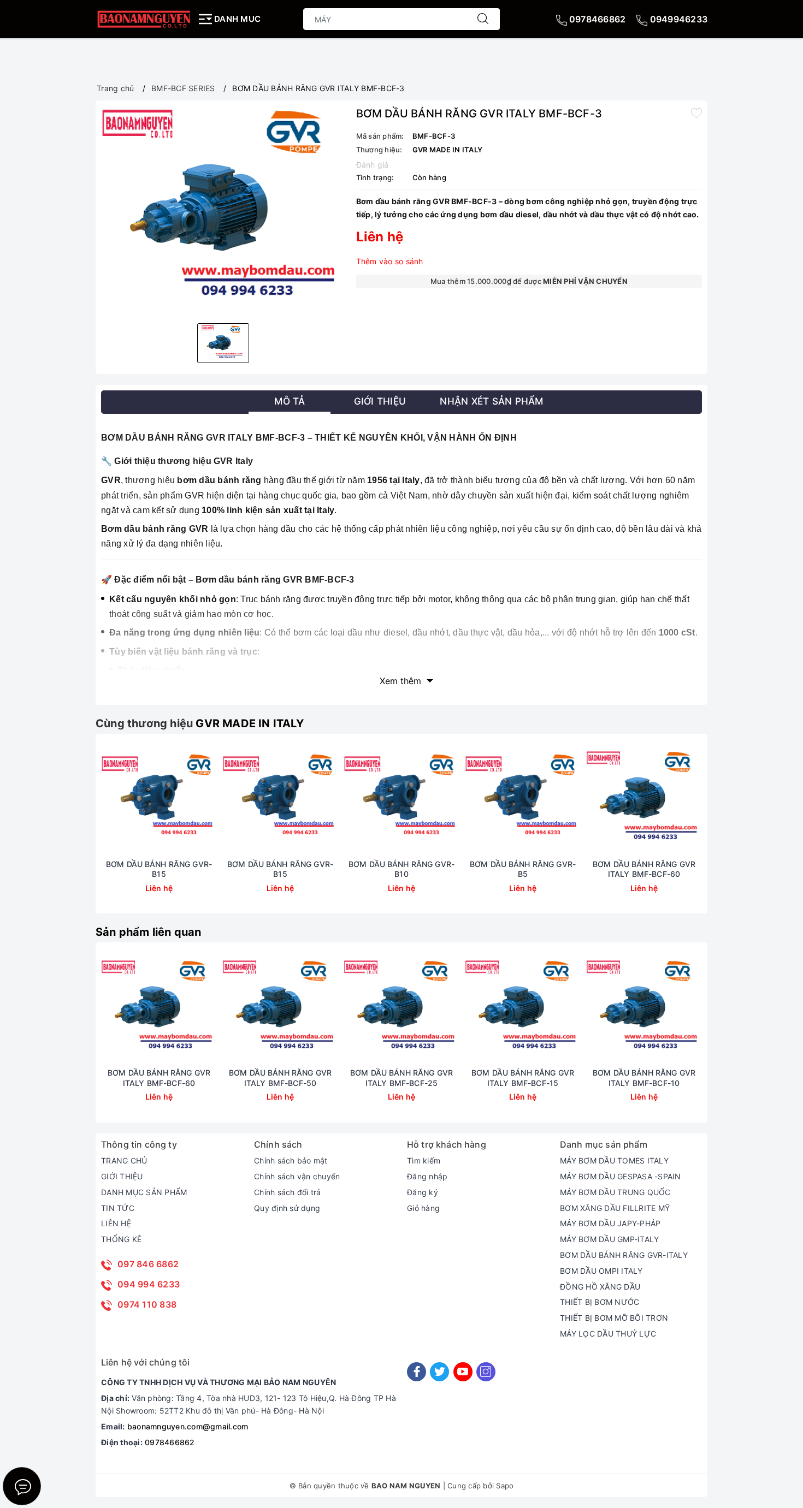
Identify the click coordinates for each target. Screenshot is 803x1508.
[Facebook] (416, 1371)
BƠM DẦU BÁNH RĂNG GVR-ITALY (624, 1255)
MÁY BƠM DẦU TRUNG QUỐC (615, 1192)
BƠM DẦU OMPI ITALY (601, 1270)
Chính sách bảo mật (291, 1160)
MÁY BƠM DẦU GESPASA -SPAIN (620, 1176)
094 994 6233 (148, 1284)
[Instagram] (485, 1371)
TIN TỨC (117, 1208)
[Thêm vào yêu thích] (696, 112)
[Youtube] (463, 1371)
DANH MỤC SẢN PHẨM (144, 1192)
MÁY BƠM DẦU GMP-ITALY (609, 1239)
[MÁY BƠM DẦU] (143, 19)
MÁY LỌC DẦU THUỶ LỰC (608, 1333)
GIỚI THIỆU (122, 1176)
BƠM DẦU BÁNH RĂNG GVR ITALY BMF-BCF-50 (280, 1077)
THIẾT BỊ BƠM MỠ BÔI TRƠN (614, 1317)
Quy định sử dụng (287, 1208)
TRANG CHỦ (124, 1160)
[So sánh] (210, 799)
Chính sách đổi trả (287, 1192)
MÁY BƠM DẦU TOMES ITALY (614, 1160)
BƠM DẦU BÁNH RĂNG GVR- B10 (401, 868)
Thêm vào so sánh (389, 261)
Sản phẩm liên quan (149, 932)
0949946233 (677, 19)
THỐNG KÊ (121, 1239)
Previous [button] (71, 832)
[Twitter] (439, 1371)
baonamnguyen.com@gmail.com (188, 1426)
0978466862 (596, 19)
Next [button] (732, 832)
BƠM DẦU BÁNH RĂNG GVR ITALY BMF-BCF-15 (522, 1077)
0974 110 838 (146, 1304)
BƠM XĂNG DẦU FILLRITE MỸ (615, 1208)
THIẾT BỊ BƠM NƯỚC (599, 1302)
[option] (223, 210)
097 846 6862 (148, 1263)
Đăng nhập (427, 1176)
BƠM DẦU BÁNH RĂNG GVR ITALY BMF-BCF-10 (644, 1077)
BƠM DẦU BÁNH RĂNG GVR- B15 (159, 868)
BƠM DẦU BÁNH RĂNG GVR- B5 (523, 868)
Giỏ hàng (423, 1208)
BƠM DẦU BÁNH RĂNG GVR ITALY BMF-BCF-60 (644, 868)
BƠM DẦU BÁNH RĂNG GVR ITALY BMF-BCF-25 (401, 1077)
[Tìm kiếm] (483, 19)
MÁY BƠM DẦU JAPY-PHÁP (610, 1223)
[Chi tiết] (108, 799)
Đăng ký (422, 1192)
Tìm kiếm (423, 1160)
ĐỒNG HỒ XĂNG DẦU (600, 1286)
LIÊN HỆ (116, 1223)
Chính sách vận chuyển (297, 1176)
